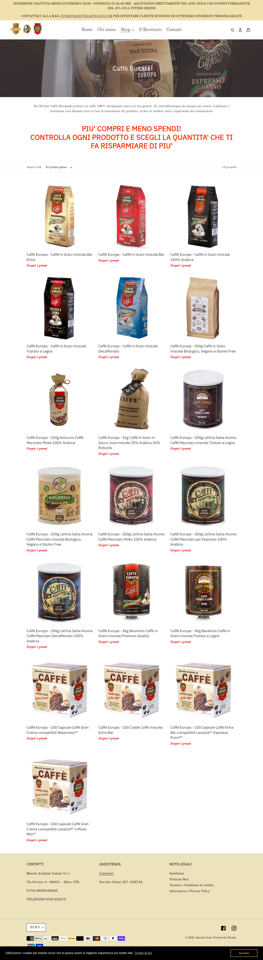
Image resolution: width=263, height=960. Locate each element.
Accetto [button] (244, 953)
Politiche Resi (179, 879)
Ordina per (34, 167)
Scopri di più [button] (143, 953)
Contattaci (106, 873)
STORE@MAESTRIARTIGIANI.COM (86, 16)
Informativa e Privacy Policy (189, 891)
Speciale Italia (204, 937)
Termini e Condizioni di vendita (191, 885)
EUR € (35, 927)
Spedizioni (176, 873)
